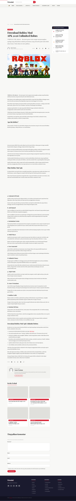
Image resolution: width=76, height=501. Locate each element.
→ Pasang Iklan (47, 491)
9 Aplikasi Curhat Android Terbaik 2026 (13, 422)
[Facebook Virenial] (8, 486)
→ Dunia (33, 484)
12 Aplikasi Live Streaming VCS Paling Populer (59, 31)
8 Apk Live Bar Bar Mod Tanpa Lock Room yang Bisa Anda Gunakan (59, 46)
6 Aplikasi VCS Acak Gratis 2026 (60, 51)
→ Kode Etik (47, 489)
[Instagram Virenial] (14, 486)
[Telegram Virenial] (19, 486)
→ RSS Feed (60, 482)
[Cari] (34, 2)
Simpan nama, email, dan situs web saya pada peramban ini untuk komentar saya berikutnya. (26, 468)
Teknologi (10, 29)
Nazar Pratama (18, 370)
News (13, 5)
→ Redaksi (46, 486)
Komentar (9, 441)
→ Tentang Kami (47, 482)
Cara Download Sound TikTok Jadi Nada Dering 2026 (37, 422)
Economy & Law (45, 5)
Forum (58, 5)
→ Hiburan (33, 489)
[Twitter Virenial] (11, 486)
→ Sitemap (59, 486)
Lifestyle (28, 5)
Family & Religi (36, 5)
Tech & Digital (19, 5)
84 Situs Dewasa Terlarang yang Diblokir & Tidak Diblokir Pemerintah (59, 41)
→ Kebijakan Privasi (61, 487)
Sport (53, 5)
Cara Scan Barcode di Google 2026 (16, 401)
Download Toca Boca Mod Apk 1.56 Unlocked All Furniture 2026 (38, 402)
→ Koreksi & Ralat (61, 489)
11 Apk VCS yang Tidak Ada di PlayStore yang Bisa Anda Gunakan (59, 35)
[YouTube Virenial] (16, 486)
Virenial (10, 497)
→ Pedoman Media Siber (49, 487)
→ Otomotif (33, 493)
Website (8, 463)
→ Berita (32, 482)
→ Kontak (46, 484)
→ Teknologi (33, 486)
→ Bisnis (32, 487)
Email (8, 458)
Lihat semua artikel (18, 375)
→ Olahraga (33, 491)
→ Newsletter (60, 484)
